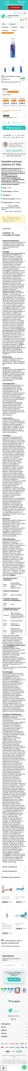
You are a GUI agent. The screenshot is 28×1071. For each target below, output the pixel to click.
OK (23, 965)
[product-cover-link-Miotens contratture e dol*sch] (21, 888)
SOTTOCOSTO (15, 7)
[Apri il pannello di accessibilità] (3, 1068)
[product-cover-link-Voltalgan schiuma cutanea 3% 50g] (7, 888)
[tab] (14, 229)
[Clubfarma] (6, 16)
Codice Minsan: (7, 191)
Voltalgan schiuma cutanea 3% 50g (6, 897)
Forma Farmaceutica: (9, 199)
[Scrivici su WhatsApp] (24, 1067)
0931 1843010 (15, 979)
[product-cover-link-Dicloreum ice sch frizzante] (21, 914)
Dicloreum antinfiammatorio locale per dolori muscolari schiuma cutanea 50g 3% (7, 926)
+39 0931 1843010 (13, 15)
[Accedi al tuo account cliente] (21, 19)
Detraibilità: (6, 195)
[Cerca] (25, 13)
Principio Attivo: (7, 202)
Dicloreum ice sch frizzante (19, 924)
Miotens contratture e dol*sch (20, 897)
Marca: (5, 188)
